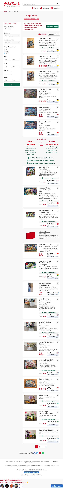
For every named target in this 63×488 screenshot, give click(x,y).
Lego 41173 (47, 58)
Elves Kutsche (44, 107)
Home (5, 11)
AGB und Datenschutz (28, 469)
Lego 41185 (47, 193)
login (44, 51)
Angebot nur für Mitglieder (48, 47)
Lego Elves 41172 (45, 38)
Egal (7, 53)
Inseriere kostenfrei (31, 19)
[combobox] (12, 35)
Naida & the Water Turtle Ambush (45, 284)
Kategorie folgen (52, 26)
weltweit (43, 34)
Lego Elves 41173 (45, 56)
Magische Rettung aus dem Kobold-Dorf (45, 190)
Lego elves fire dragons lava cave (45, 300)
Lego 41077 (47, 109)
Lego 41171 (47, 93)
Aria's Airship (43, 395)
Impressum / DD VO (41, 469)
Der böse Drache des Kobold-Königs (46, 211)
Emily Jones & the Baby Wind (45, 90)
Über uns (18, 469)
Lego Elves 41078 (45, 71)
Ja (6, 49)
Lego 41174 (47, 171)
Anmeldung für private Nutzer (31, 472)
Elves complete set (45, 379)
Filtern (12, 85)
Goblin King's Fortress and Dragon (46, 412)
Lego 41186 (47, 246)
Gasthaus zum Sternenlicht (44, 168)
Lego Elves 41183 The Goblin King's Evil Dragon (45, 263)
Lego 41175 (47, 303)
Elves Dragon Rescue (46, 430)
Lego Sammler (41, 139)
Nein (7, 51)
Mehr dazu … (57, 486)
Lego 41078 (47, 73)
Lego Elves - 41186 (45, 245)
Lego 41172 (47, 40)
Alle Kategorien (9, 26)
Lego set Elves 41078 (46, 360)
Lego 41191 (47, 125)
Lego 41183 (47, 214)
